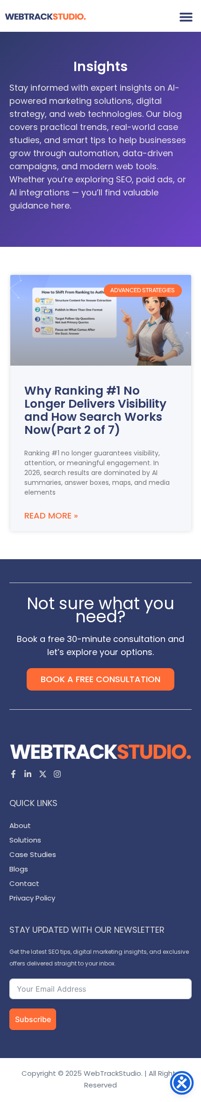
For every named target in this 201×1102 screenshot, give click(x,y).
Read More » (51, 515)
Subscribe (33, 1019)
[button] (185, 16)
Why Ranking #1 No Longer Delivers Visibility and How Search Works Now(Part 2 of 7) (95, 410)
